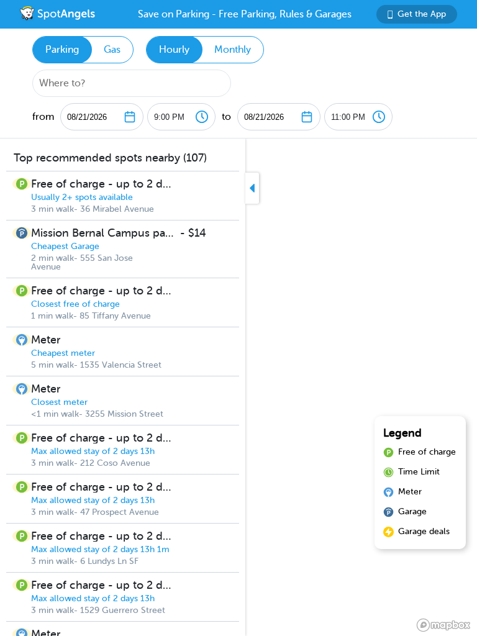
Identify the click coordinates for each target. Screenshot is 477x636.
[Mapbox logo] (443, 625)
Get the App (422, 14)
